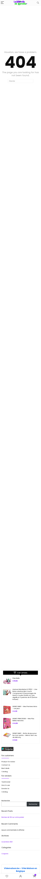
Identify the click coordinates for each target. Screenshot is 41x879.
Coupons (4, 854)
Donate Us (5, 788)
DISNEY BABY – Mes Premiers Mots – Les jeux (25, 707)
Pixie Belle (16, 678)
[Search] (38, 2)
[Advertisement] (20, 27)
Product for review (8, 762)
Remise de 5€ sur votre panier (12, 817)
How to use (5, 785)
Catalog (4, 771)
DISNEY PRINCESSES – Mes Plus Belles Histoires (23, 719)
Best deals (5, 768)
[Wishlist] (7, 876)
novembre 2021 (7, 842)
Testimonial (5, 782)
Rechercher (5, 801)
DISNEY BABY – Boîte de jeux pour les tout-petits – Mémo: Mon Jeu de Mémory (25, 735)
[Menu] (2, 2)
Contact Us (5, 765)
